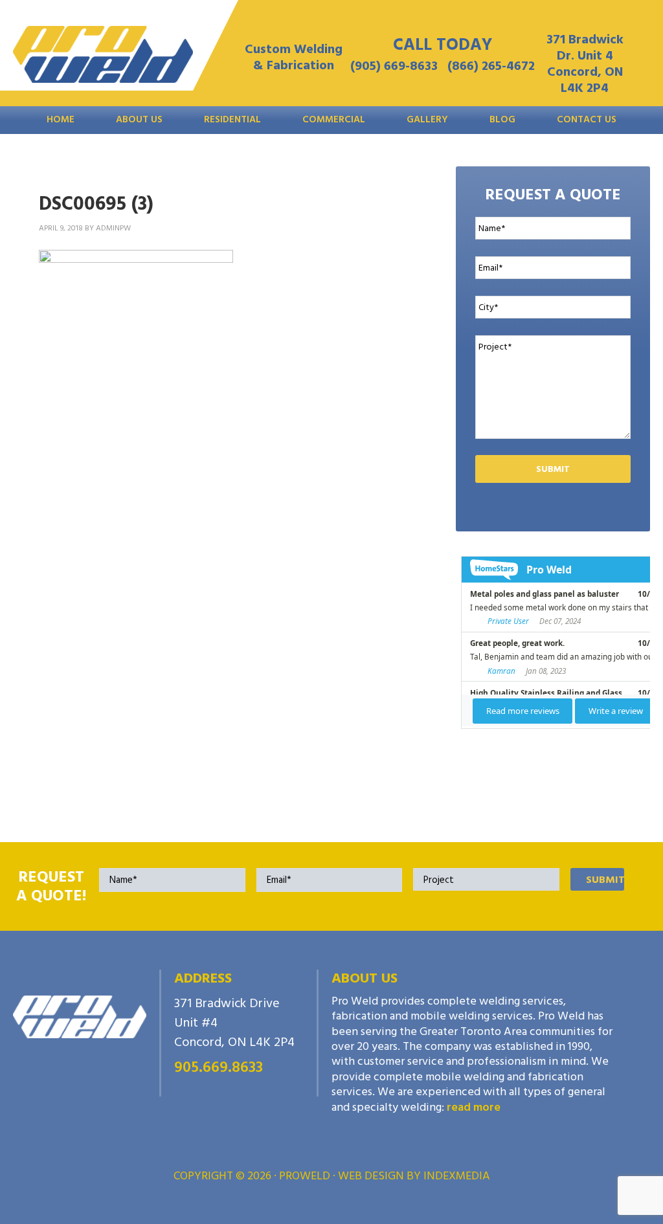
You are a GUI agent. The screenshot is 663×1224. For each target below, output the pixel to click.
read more (473, 1107)
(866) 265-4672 (491, 66)
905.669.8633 (218, 1067)
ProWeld (103, 58)
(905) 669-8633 (394, 66)
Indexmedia (456, 1175)
